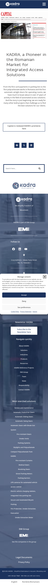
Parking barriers (24, 478)
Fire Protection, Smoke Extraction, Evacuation (23, 511)
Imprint (35, 311)
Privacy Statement (25, 311)
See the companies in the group (24, 542)
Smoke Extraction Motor (24, 517)
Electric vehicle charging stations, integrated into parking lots (23, 493)
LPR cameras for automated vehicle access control (24, 484)
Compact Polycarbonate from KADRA (21, 454)
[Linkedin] (19, 249)
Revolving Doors (24, 469)
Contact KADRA (24, 390)
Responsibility (24, 385)
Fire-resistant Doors (24, 434)
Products (24, 359)
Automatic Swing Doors (24, 421)
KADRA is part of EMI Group (24, 222)
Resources (24, 363)
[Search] (40, 168)
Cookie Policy (15, 311)
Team (24, 376)
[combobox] (19, 168)
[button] (45, 277)
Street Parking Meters (24, 474)
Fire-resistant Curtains (24, 460)
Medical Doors (24, 465)
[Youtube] (26, 249)
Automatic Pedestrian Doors (24, 412)
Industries (24, 355)
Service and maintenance (24, 408)
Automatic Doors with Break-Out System (23, 427)
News (24, 381)
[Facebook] (13, 249)
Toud (18, 576)
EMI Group (24, 372)
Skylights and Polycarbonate (24, 447)
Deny (24, 301)
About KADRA (24, 346)
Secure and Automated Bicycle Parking (22, 502)
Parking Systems (24, 443)
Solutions (24, 350)
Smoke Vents (24, 438)
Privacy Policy (24, 562)
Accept (24, 295)
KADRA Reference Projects (24, 368)
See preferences (24, 307)
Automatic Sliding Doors (24, 417)
